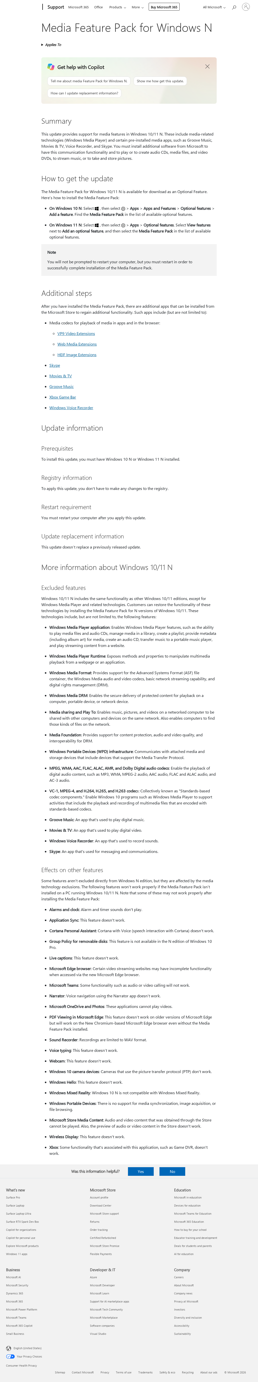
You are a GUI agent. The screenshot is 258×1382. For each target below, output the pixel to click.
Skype (54, 365)
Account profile (99, 1197)
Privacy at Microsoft (186, 1301)
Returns (95, 1221)
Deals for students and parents (193, 1246)
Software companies (102, 1325)
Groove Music (61, 386)
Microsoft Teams (16, 1317)
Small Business (15, 1334)
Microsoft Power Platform (21, 1309)
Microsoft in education (188, 1197)
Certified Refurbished (103, 1238)
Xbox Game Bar (62, 397)
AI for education (184, 1254)
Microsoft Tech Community (106, 1309)
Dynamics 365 (14, 1293)
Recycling (188, 1372)
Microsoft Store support (104, 1213)
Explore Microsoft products (22, 1246)
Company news (183, 1293)
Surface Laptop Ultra (18, 1213)
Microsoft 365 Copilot (19, 1325)
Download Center (100, 1205)
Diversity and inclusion (188, 1317)
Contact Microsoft (83, 1372)
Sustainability (182, 1334)
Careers (179, 1277)
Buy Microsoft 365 (164, 7)
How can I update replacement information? (84, 93)
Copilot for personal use (20, 1238)
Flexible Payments (101, 1254)
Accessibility (181, 1325)
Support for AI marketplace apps (109, 1301)
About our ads (208, 1372)
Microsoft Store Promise (104, 1246)
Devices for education (187, 1205)
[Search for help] (233, 6)
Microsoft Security (17, 1285)
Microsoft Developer (102, 1285)
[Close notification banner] (208, 67)
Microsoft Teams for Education (192, 1213)
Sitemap (60, 1372)
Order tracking (99, 1230)
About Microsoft (184, 1285)
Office (98, 7)
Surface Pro (13, 1197)
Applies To (53, 44)
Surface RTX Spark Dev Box (22, 1221)
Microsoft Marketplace (104, 1317)
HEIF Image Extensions (76, 354)
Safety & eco (167, 1372)
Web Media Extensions (77, 344)
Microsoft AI (13, 1277)
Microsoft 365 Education (189, 1221)
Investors (179, 1309)
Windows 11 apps (16, 1254)
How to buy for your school (190, 1230)
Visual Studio (98, 1334)
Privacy (105, 1372)
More (136, 7)
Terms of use (124, 1372)
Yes (141, 1171)
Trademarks (145, 1372)
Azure (93, 1277)
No (172, 1171)
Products (115, 7)
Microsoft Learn (99, 1293)
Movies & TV (60, 375)
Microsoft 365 (78, 7)
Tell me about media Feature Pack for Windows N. (89, 81)
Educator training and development (195, 1238)
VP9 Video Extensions (76, 333)
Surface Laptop (15, 1205)
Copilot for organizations (21, 1230)
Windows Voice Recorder (71, 407)
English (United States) (28, 1348)
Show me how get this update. (160, 81)
